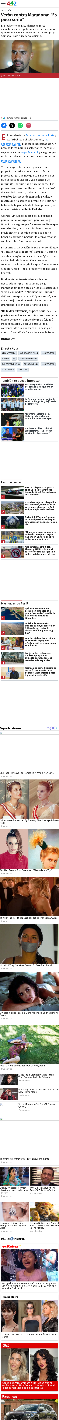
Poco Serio (22, 370)
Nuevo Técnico (8, 370)
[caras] (29, 1346)
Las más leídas (11, 482)
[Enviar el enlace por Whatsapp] (20, 125)
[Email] (28, 125)
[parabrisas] (29, 1397)
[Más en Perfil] (17, 1239)
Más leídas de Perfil (14, 603)
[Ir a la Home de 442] (11, 4)
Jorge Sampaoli (30, 152)
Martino (5, 359)
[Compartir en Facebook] (4, 125)
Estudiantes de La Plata (40, 135)
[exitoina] (29, 1247)
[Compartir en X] (12, 125)
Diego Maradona (11, 160)
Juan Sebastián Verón (29, 353)
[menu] (3, 3)
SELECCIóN (6, 10)
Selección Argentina (28, 359)
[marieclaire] (29, 1298)
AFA (14, 359)
